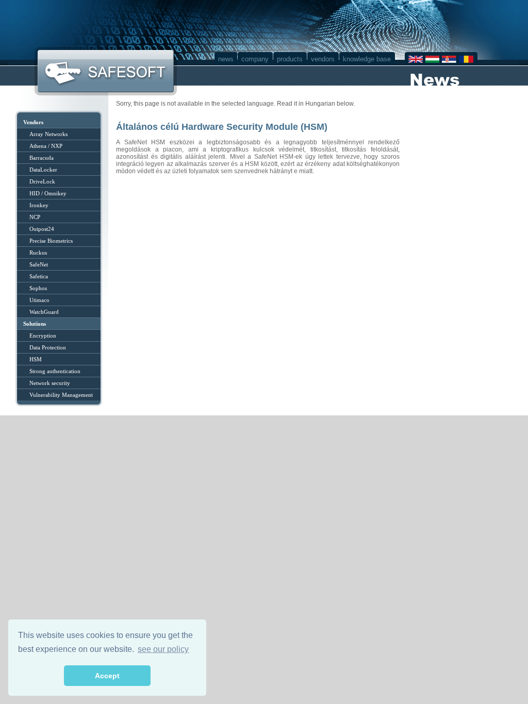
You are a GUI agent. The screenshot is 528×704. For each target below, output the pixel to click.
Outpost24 (41, 229)
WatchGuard (44, 312)
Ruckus (38, 252)
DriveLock (42, 181)
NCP (34, 217)
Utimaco (39, 300)
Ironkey (38, 205)
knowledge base (367, 59)
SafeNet (38, 264)
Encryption (42, 335)
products (290, 59)
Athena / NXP (45, 146)
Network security (49, 383)
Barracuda (41, 158)
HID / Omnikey (48, 193)
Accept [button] (107, 676)
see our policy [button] (163, 649)
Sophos (38, 288)
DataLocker (43, 169)
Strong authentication (54, 371)
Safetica (38, 276)
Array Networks (48, 134)
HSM (35, 359)
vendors (323, 59)
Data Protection (47, 347)
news (226, 59)
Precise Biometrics (51, 241)
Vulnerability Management (61, 395)
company (255, 59)
